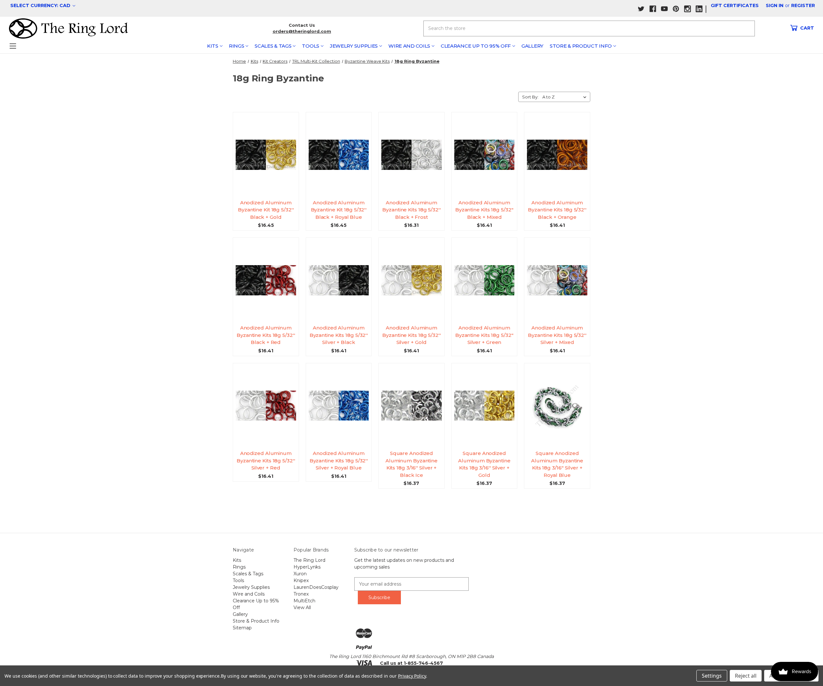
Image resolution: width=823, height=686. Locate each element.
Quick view (268, 148)
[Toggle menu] (13, 46)
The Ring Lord (309, 560)
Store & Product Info (581, 46)
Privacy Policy (412, 676)
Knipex (301, 580)
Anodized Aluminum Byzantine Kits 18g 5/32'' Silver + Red (266, 460)
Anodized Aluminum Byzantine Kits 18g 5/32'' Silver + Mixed (557, 335)
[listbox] (565, 97)
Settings (712, 675)
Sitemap (242, 628)
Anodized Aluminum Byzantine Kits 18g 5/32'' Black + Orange (557, 209)
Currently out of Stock (557, 160)
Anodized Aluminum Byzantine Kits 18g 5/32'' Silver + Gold (411, 335)
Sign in (774, 5)
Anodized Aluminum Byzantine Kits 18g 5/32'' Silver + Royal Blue (339, 460)
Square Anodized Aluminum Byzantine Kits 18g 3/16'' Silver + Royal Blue (557, 464)
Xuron (300, 574)
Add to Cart (268, 160)
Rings (236, 46)
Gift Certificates (735, 5)
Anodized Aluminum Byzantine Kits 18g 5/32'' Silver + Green (484, 335)
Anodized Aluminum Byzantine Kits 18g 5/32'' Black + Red (266, 335)
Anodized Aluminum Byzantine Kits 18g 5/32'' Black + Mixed (484, 209)
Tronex (301, 594)
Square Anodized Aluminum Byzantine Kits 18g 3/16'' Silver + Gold (484, 464)
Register (803, 5)
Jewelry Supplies (354, 46)
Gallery (532, 46)
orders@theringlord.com (302, 31)
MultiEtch (304, 601)
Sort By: (530, 96)
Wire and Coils (409, 46)
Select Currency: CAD (41, 5)
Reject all (745, 675)
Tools (310, 46)
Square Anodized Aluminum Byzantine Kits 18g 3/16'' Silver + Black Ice (411, 464)
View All (302, 607)
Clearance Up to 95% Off (476, 46)
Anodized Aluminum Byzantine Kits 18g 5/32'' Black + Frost (411, 209)
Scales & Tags (273, 46)
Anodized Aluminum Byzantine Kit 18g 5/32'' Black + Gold (266, 209)
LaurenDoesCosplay (316, 587)
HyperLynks (307, 567)
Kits (212, 46)
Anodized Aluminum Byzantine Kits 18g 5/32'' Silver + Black (339, 335)
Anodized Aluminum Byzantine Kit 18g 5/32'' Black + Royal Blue (339, 209)
